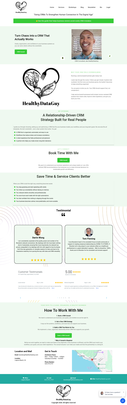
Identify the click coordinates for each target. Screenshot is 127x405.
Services (61, 7)
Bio (101, 7)
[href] (92, 361)
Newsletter (92, 7)
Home (52, 7)
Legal (108, 7)
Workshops (72, 7)
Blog (82, 7)
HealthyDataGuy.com (102, 379)
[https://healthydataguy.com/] (21, 7)
